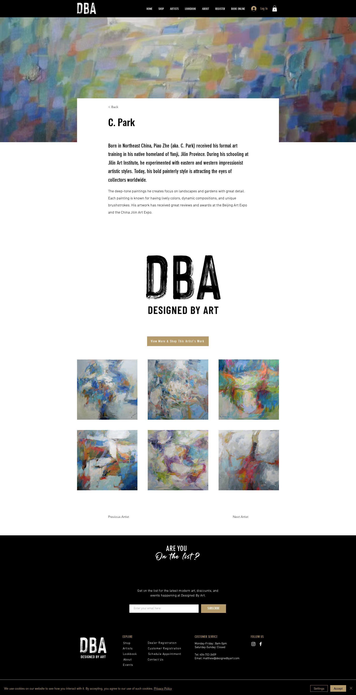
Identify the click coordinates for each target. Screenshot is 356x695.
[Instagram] (253, 644)
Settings (319, 688)
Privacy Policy (163, 688)
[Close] (351, 688)
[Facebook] (260, 644)
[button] (220, 9)
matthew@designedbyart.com (221, 658)
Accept (338, 688)
